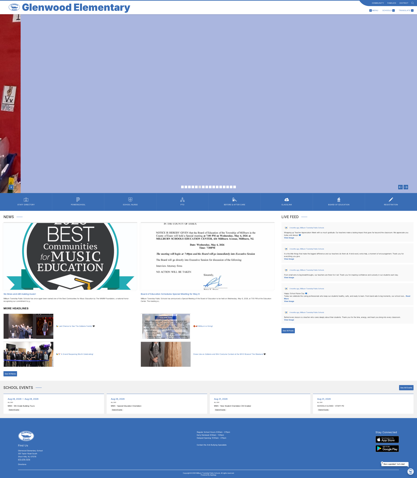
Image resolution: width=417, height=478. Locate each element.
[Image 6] (200, 187)
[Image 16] (234, 187)
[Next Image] (405, 187)
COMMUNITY (378, 3)
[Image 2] (186, 187)
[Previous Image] (400, 187)
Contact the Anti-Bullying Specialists (212, 445)
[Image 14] (227, 187)
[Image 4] (193, 187)
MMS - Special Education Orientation (127, 406)
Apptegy (213, 475)
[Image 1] (182, 187)
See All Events (406, 388)
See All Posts (288, 331)
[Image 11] (217, 187)
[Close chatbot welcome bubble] (382, 462)
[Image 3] (189, 187)
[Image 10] (213, 187)
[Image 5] (196, 187)
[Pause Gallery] (11, 187)
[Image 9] (210, 187)
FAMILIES (391, 3)
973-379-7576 (24, 459)
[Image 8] (206, 187)
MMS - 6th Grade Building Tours (22, 406)
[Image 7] (203, 187)
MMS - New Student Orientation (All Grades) (233, 406)
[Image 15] (231, 187)
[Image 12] (220, 187)
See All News (10, 374)
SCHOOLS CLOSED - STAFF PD (331, 406)
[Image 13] (224, 187)
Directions (22, 464)
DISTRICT (404, 3)
